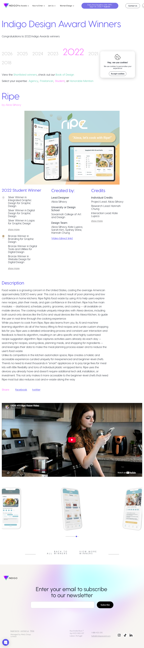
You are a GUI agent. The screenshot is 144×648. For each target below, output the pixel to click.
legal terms (14, 631)
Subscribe (105, 605)
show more (14, 229)
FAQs (32, 631)
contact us (24, 631)
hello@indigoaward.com (100, 636)
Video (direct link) (62, 238)
